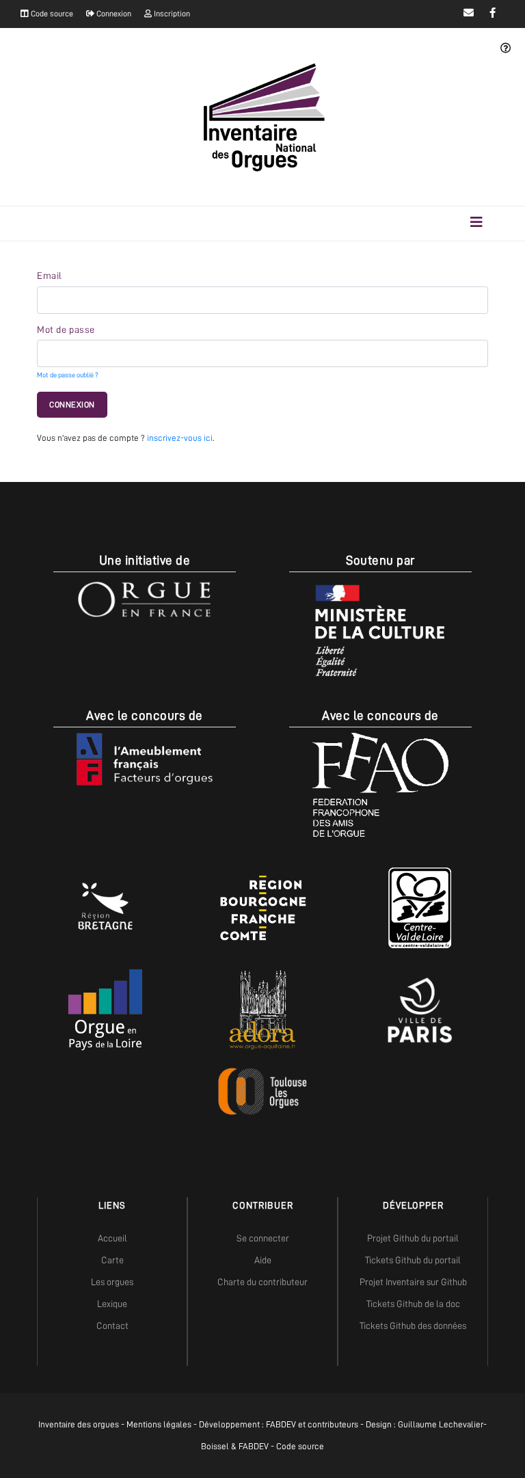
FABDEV (281, 1424)
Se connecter (263, 1238)
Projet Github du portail (413, 1238)
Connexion (112, 14)
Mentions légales (158, 1424)
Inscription (171, 14)
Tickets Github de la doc (413, 1303)
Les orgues (112, 1282)
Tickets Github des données (413, 1325)
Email (49, 275)
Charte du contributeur (262, 1282)
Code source (51, 14)
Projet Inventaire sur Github (413, 1282)
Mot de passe (66, 329)
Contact (112, 1325)
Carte (112, 1260)
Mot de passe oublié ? (67, 375)
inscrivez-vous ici (180, 437)
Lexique (112, 1303)
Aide (262, 1260)
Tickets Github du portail (413, 1260)
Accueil (112, 1238)
